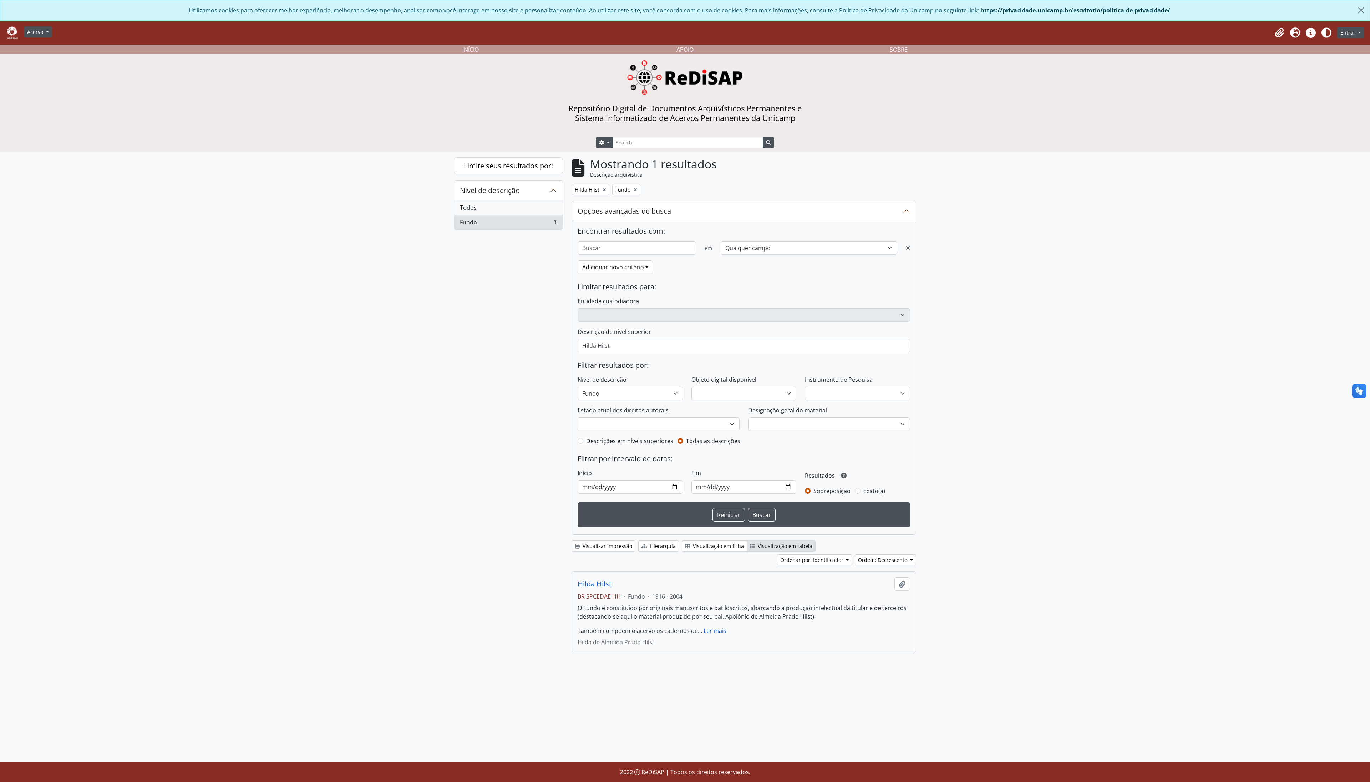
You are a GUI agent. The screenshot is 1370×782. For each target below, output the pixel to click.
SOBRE (899, 50)
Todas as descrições (713, 441)
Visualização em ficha (717, 546)
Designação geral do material (787, 410)
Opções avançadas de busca (624, 211)
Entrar (1348, 32)
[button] (1279, 33)
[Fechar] (1361, 10)
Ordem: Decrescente (883, 560)
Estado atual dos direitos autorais (623, 410)
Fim (696, 473)
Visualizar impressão (606, 546)
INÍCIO (470, 50)
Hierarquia (662, 546)
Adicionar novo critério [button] (613, 267)
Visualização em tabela (784, 546)
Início (585, 473)
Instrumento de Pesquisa (839, 380)
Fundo (508, 223)
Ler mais (715, 631)
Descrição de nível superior (614, 332)
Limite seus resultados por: (508, 166)
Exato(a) (874, 491)
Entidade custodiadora (608, 301)
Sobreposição (832, 491)
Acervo (36, 32)
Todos (468, 208)
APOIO (685, 50)
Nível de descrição (490, 190)
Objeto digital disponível (723, 380)
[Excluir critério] (908, 248)
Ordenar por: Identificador (812, 560)
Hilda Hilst (595, 584)
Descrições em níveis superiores (629, 441)
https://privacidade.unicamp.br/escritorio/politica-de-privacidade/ (1075, 10)
